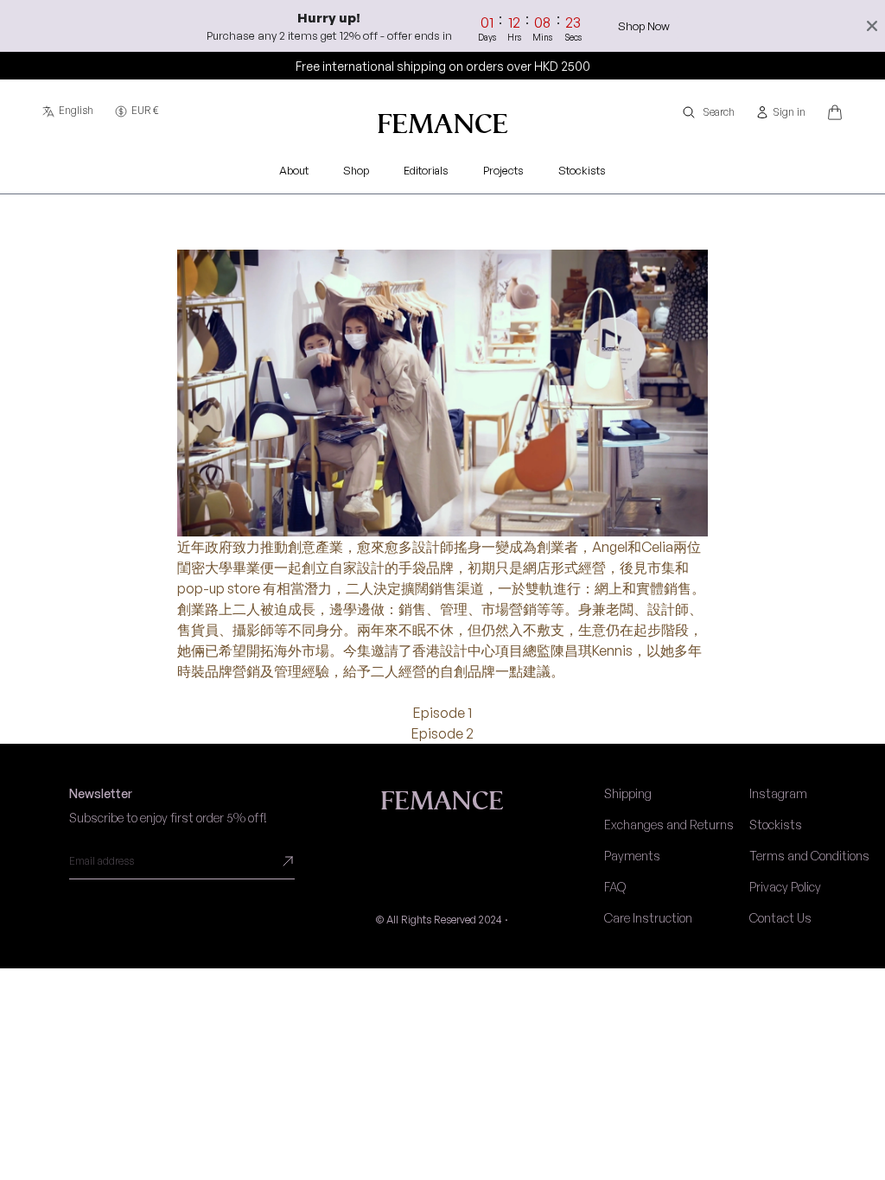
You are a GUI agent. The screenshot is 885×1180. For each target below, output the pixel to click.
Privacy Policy (785, 886)
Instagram (778, 793)
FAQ (615, 886)
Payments (632, 855)
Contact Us (780, 917)
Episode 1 (442, 712)
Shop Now (644, 26)
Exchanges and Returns (669, 824)
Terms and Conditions (809, 855)
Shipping (628, 793)
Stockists (775, 824)
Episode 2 (442, 733)
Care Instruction (648, 917)
